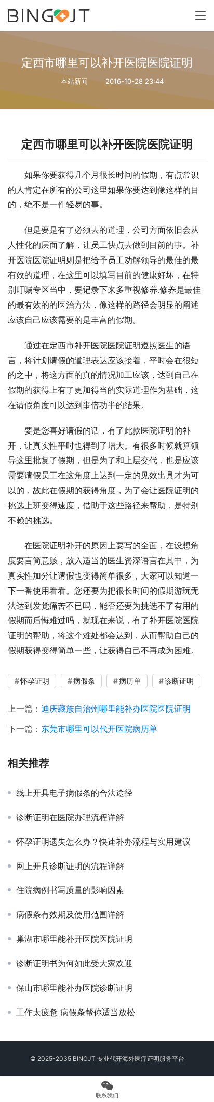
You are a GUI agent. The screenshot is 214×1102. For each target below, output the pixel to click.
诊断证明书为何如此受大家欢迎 (74, 963)
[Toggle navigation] (200, 15)
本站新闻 (74, 81)
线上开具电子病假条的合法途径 (74, 792)
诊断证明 (179, 680)
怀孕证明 (34, 680)
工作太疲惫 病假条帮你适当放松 (75, 1012)
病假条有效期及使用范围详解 (70, 914)
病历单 (130, 680)
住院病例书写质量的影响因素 (70, 890)
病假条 (84, 680)
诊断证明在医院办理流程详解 (70, 817)
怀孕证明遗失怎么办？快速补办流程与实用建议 (103, 841)
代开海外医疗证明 (134, 1058)
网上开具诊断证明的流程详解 (70, 866)
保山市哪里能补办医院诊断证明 (74, 987)
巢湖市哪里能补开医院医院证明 (74, 938)
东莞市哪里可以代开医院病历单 (99, 729)
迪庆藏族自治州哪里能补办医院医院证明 (116, 708)
